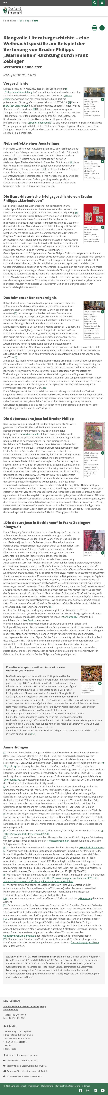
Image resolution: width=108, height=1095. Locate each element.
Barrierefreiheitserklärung (67, 1086)
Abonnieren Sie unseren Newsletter (23, 1076)
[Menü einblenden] (102, 3)
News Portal (10, 1049)
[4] (71, 162)
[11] (51, 606)
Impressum (33, 1086)
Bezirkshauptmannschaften (18, 1038)
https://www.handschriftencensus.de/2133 (26, 834)
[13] (33, 733)
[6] (76, 212)
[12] (76, 616)
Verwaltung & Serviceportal (18, 1031)
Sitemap (86, 1086)
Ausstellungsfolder (59, 840)
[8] (15, 313)
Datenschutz (47, 1086)
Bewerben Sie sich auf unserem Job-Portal (27, 1071)
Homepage (86, 898)
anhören (69, 616)
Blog (27, 20)
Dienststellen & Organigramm (19, 1035)
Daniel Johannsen (39, 122)
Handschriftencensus (92, 847)
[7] (61, 249)
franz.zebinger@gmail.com (85, 942)
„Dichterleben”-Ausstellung (18, 92)
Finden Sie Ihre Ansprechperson (21, 1055)
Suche (35, 20)
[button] (94, 3)
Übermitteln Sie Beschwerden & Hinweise (26, 1065)
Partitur (32, 620)
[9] (15, 357)
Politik (8, 1045)
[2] (34, 109)
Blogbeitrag (10, 766)
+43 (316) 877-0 (19, 1014)
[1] (69, 102)
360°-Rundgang (12, 779)
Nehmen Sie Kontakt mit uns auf (22, 1060)
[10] (45, 387)
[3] (50, 122)
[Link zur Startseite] (12, 10)
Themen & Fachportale (16, 1041)
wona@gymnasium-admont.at (19, 935)
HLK (20, 20)
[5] (43, 169)
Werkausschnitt (31, 434)
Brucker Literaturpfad (17, 105)
